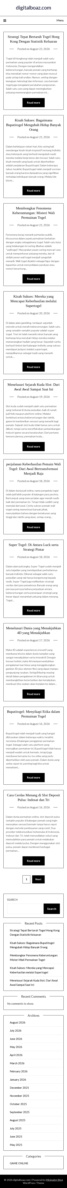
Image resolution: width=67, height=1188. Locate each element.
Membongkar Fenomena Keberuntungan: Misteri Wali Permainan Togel (33, 212)
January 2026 (18, 1079)
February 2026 (19, 1071)
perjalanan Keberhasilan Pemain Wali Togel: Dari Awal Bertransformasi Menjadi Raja (33, 468)
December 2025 (19, 1087)
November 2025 (19, 1095)
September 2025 (19, 1112)
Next (38, 879)
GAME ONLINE (19, 1163)
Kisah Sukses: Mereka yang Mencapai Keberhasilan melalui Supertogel (33, 301)
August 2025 (17, 1120)
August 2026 (17, 1022)
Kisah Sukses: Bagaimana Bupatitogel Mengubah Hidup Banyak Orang (33, 124)
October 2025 (18, 1104)
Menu (60, 20)
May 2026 (16, 1046)
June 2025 (16, 1136)
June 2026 (16, 1038)
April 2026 (16, 1055)
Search (12, 899)
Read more (33, 102)
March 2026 (17, 1063)
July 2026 (15, 1030)
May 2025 (16, 1144)
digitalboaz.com (33, 7)
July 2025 (15, 1128)
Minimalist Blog (54, 1179)
